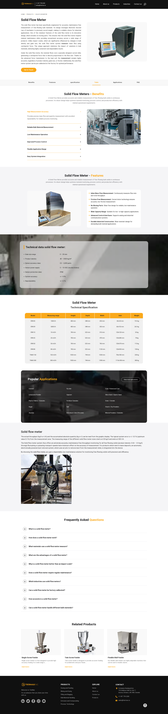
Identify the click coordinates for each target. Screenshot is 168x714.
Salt (68, 407)
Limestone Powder (35, 395)
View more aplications (131, 379)
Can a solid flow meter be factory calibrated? (44, 590)
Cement (31, 389)
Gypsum (69, 395)
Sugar (30, 407)
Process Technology (67, 704)
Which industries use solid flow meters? (42, 581)
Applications (117, 82)
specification (75, 82)
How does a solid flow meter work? (40, 538)
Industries (126, 4)
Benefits (31, 82)
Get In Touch (28, 70)
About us (106, 4)
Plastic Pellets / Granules (37, 401)
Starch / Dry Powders (112, 407)
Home (97, 4)
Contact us (138, 4)
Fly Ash (69, 389)
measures (64, 43)
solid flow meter (39, 452)
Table (96, 82)
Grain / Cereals (110, 401)
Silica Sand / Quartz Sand (113, 395)
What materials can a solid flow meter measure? (46, 546)
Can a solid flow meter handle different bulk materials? (48, 608)
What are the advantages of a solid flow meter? (45, 555)
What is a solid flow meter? (37, 529)
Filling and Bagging (66, 694)
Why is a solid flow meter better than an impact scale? (48, 564)
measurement (65, 58)
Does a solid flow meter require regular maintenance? (48, 573)
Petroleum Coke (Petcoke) (75, 413)
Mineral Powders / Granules (114, 413)
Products (116, 4)
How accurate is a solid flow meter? (41, 599)
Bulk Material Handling (68, 698)
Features (52, 82)
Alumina (31, 413)
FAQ (138, 82)
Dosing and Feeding (67, 688)
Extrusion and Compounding (70, 701)
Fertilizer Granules (72, 401)
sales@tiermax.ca (41, 5)
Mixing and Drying (66, 691)
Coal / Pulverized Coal (112, 389)
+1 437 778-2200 (40, 3)
